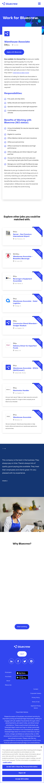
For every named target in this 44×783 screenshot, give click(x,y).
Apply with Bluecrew (14, 52)
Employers (8, 672)
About (8, 680)
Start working (22, 626)
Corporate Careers (35, 693)
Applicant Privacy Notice (36, 707)
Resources (8, 685)
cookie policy (7, 762)
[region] (22, 763)
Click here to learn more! (21, 72)
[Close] (41, 747)
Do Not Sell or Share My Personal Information (22, 766)
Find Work (8, 676)
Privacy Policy (36, 697)
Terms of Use (36, 701)
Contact (35, 689)
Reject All (22, 773)
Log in (22, 654)
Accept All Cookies (22, 779)
